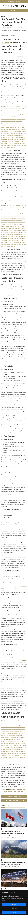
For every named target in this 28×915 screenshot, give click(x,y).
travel (13, 33)
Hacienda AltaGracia (6, 523)
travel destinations (19, 33)
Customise (14, 908)
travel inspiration (5, 35)
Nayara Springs (16, 311)
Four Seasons (7, 455)
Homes (4, 888)
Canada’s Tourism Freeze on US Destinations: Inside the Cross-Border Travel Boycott (12, 833)
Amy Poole (14, 28)
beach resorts (14, 389)
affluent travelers (5, 30)
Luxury (4, 860)
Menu (13, 10)
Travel (3, 16)
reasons (5, 42)
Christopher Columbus (15, 84)
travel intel (12, 35)
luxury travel (4, 33)
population (20, 170)
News (3, 828)
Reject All (14, 912)
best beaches (20, 56)
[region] (14, 902)
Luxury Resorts (22, 30)
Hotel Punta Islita (5, 383)
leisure (16, 30)
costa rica (12, 30)
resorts (9, 33)
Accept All (14, 904)
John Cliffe (14, 837)
